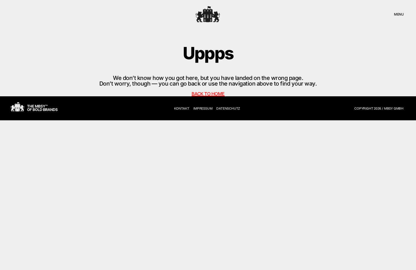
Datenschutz (228, 108)
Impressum (202, 108)
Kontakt (182, 108)
